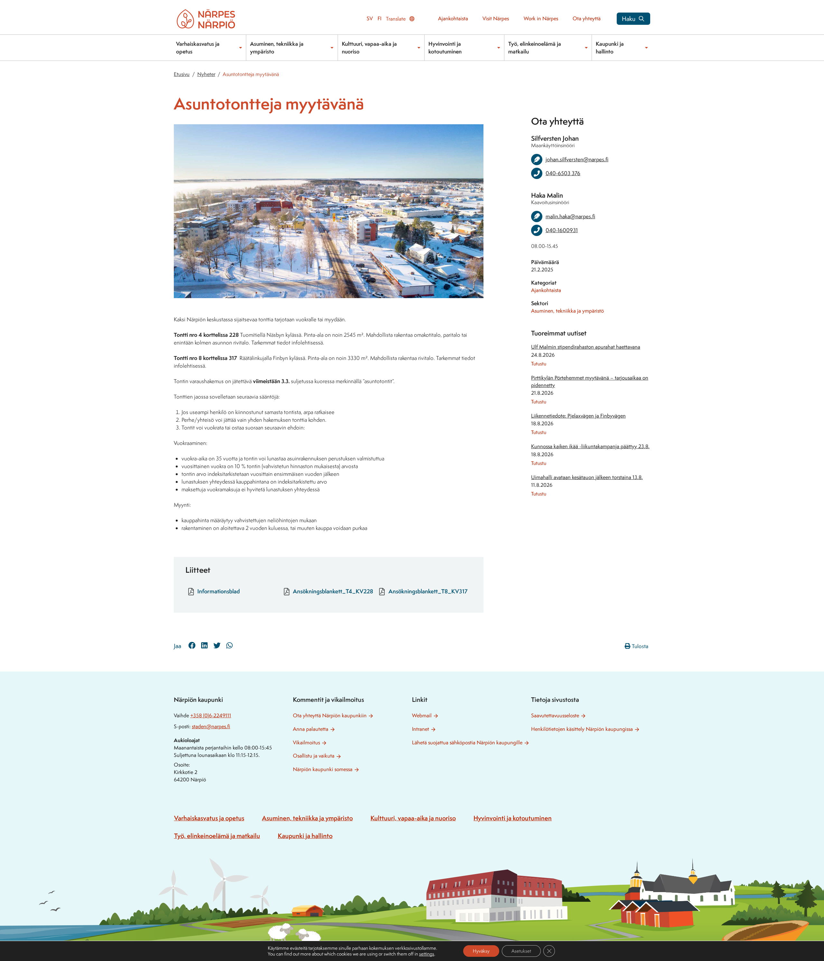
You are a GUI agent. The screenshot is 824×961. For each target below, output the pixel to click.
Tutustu (538, 363)
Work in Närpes (541, 18)
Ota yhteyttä (587, 18)
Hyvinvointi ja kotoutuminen (445, 47)
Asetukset (521, 951)
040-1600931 (562, 230)
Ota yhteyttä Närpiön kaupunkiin (330, 715)
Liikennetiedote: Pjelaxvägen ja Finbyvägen (578, 415)
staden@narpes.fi (211, 726)
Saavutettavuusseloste (555, 715)
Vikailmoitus (306, 742)
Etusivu (182, 74)
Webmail (422, 715)
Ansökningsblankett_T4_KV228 (333, 591)
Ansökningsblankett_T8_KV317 (428, 591)
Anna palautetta (310, 729)
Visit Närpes (495, 18)
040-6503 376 (563, 173)
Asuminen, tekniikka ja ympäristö (567, 310)
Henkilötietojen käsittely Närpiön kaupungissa (582, 729)
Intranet (420, 729)
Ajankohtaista (453, 18)
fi (379, 18)
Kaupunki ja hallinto (610, 47)
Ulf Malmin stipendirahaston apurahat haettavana (585, 347)
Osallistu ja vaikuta (313, 755)
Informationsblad (218, 591)
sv (370, 18)
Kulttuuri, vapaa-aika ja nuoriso (369, 47)
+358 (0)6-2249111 (210, 715)
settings (426, 954)
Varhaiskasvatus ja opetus (198, 47)
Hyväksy (481, 951)
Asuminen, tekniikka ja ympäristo (277, 47)
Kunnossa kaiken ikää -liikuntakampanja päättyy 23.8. (590, 446)
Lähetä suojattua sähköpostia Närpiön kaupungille (467, 742)
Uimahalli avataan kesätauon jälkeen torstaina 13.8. (587, 477)
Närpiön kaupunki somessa (322, 769)
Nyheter (206, 74)
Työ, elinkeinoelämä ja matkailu (534, 47)
